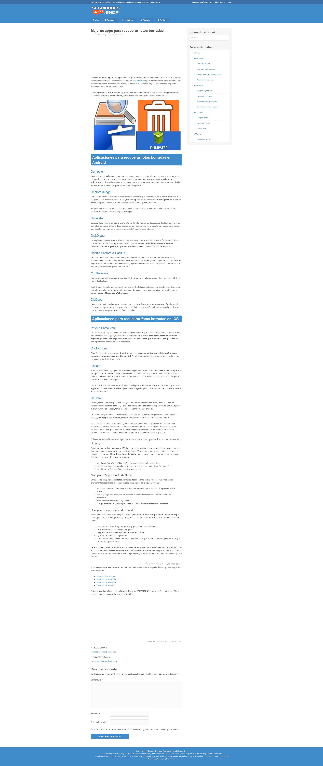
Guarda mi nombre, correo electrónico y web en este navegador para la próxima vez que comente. (136, 729)
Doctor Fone (99, 348)
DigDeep (96, 299)
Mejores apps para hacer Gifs (103, 651)
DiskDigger (98, 235)
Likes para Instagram (204, 96)
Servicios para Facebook (107, 582)
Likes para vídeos (203, 123)
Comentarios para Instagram (207, 107)
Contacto (139, 751)
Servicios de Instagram (106, 576)
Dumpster (97, 171)
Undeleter (97, 218)
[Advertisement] (136, 56)
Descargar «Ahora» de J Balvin (104, 661)
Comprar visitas (202, 118)
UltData (96, 398)
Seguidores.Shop (140, 80)
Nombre (95, 713)
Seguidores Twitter (204, 139)
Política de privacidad (153, 751)
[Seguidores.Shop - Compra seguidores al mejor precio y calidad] (106, 12)
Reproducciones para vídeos (207, 101)
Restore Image (101, 192)
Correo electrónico (100, 722)
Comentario (97, 679)
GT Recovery (100, 273)
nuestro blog (119, 35)
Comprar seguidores (204, 91)
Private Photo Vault (103, 327)
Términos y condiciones (173, 751)
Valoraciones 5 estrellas (205, 80)
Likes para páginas (203, 63)
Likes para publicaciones (206, 69)
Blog (229, 2)
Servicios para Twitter (106, 585)
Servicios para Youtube (106, 579)
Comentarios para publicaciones (209, 74)
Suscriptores (201, 128)
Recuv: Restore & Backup (108, 252)
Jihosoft (96, 365)
